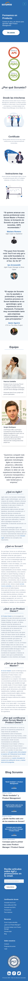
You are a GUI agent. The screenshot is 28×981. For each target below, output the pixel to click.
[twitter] (19, 973)
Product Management (8, 839)
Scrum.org (16, 384)
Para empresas (8, 912)
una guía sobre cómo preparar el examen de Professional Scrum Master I (13, 754)
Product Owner (7, 793)
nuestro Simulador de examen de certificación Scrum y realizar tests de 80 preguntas (13, 760)
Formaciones (7, 909)
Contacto (6, 944)
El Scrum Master (6, 671)
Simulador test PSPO (9, 907)
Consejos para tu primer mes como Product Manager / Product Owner (13, 844)
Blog (5, 934)
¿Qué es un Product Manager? (12, 924)
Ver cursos (11, 32)
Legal (5, 948)
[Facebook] (14, 973)
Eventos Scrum (6, 816)
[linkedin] (9, 973)
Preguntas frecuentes (9, 946)
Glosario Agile (8, 931)
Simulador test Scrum (10, 902)
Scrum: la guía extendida (10, 922)
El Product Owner (6, 616)
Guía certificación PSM (10, 905)
